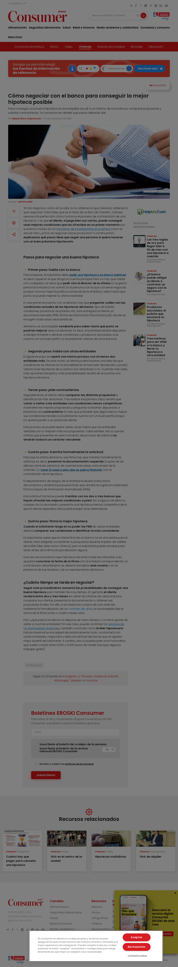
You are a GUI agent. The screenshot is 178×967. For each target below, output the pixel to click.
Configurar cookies (137, 955)
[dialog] (96, 946)
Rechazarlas (136, 947)
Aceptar (136, 937)
